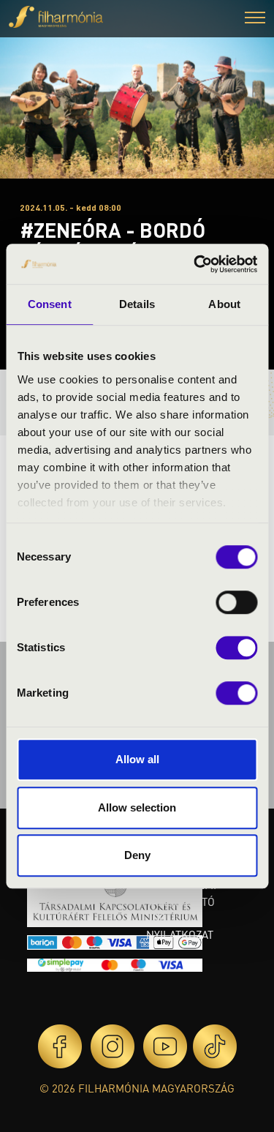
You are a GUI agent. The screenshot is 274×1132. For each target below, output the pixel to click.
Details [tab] (137, 304)
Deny (137, 855)
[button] (255, 19)
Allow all (137, 759)
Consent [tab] (50, 304)
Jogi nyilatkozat (179, 926)
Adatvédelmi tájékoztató (181, 893)
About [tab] (224, 304)
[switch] (236, 602)
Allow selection (137, 807)
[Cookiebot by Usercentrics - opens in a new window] (195, 264)
